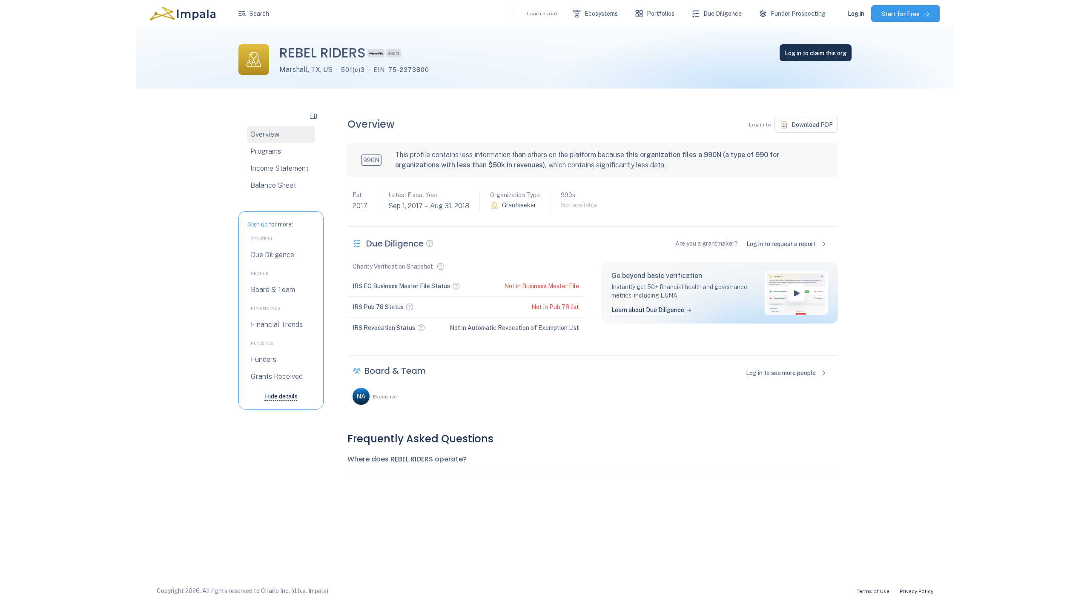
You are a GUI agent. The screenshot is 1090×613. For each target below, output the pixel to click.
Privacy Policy (916, 591)
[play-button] (796, 292)
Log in (856, 13)
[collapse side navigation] (313, 115)
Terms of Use (873, 591)
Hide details (281, 396)
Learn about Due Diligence (647, 309)
